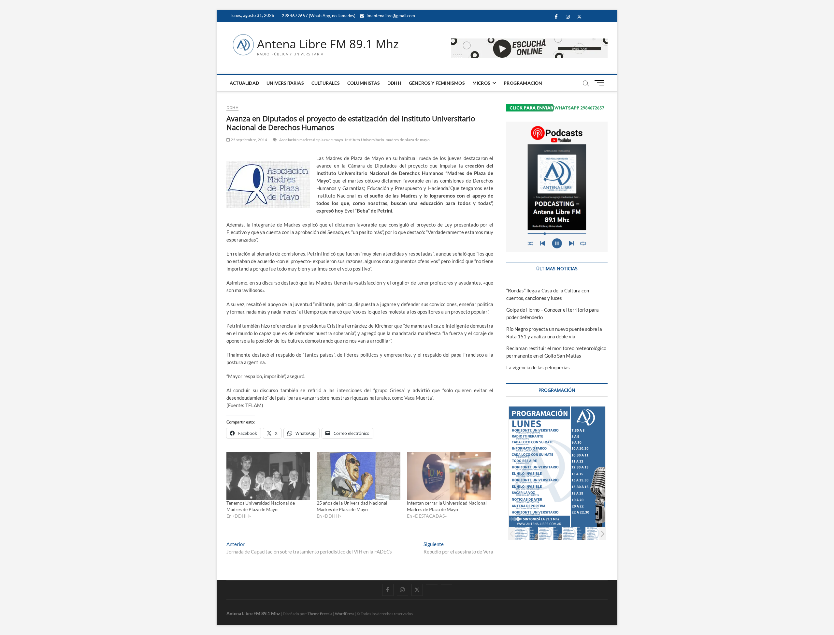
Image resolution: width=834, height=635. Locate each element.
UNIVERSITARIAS (285, 83)
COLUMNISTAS (363, 83)
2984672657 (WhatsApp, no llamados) (318, 15)
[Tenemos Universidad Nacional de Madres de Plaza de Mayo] (268, 476)
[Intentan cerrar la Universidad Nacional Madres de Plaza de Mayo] (449, 476)
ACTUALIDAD (244, 83)
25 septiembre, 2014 (248, 139)
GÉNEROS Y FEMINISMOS (437, 83)
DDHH (394, 83)
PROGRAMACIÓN (523, 83)
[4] (597, 533)
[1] (526, 533)
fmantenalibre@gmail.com (390, 15)
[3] (573, 533)
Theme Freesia (320, 613)
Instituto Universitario (364, 139)
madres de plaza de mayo (408, 139)
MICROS (481, 83)
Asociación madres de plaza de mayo (311, 139)
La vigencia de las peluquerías (538, 367)
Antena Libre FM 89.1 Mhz (328, 44)
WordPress (344, 613)
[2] (550, 533)
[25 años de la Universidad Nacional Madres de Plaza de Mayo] (358, 476)
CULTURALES (325, 83)
